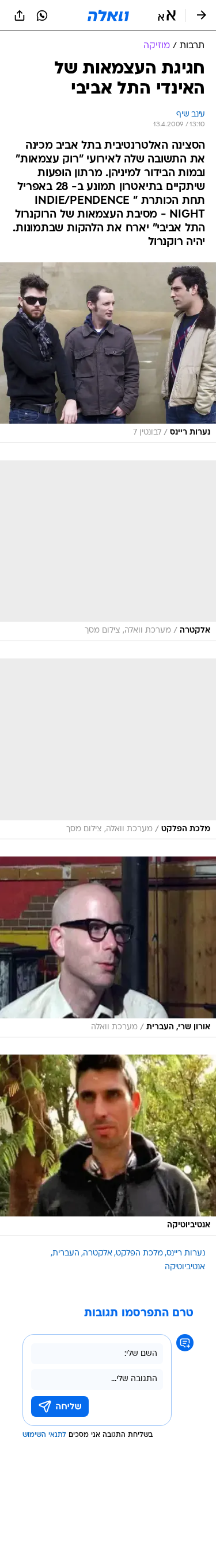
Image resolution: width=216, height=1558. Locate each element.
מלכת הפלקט (139, 1253)
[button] (167, 15)
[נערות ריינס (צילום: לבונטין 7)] (108, 352)
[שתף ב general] (19, 15)
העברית (65, 1253)
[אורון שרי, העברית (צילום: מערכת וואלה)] (108, 946)
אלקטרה (97, 1253)
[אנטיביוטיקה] (108, 1145)
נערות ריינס (185, 1253)
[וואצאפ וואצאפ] (42, 15)
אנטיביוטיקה (185, 1267)
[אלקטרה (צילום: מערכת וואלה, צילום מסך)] (108, 550)
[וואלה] (108, 15)
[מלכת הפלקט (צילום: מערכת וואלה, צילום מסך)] (108, 748)
